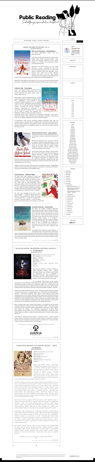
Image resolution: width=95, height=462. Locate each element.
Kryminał (73, 133)
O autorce (40, 40)
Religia (72, 127)
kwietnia (69, 206)
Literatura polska (73, 146)
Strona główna (27, 40)
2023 (67, 176)
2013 (67, 183)
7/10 (73, 111)
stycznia (69, 212)
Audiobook (72, 136)
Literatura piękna (73, 147)
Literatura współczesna (72, 155)
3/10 (73, 105)
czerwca (69, 203)
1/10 (73, 102)
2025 (67, 172)
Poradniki (73, 132)
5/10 (73, 108)
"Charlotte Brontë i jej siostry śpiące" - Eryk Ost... (73, 192)
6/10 (73, 110)
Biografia (73, 130)
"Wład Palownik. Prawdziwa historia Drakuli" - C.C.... (73, 189)
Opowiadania (73, 139)
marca (68, 208)
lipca (68, 201)
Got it (78, 456)
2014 (67, 181)
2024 (67, 174)
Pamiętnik (72, 135)
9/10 (73, 115)
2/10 (73, 104)
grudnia (69, 185)
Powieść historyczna (73, 152)
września (69, 198)
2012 (67, 214)
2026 (67, 171)
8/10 (73, 113)
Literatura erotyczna (73, 149)
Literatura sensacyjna (73, 150)
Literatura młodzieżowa (72, 153)
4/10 (73, 107)
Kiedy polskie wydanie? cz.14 (36, 47)
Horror (72, 126)
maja (68, 205)
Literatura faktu (72, 144)
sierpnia (69, 199)
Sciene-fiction (72, 141)
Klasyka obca (73, 142)
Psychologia (73, 162)
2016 (67, 178)
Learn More (72, 456)
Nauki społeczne (73, 159)
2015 (67, 179)
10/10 (72, 116)
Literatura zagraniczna (72, 156)
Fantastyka (72, 138)
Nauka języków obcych (73, 158)
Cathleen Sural (76, 48)
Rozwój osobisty (73, 161)
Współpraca (46, 40)
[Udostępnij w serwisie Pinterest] (57, 240)
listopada (69, 194)
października (70, 196)
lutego (68, 210)
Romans (73, 129)
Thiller (72, 124)
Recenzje (34, 40)
